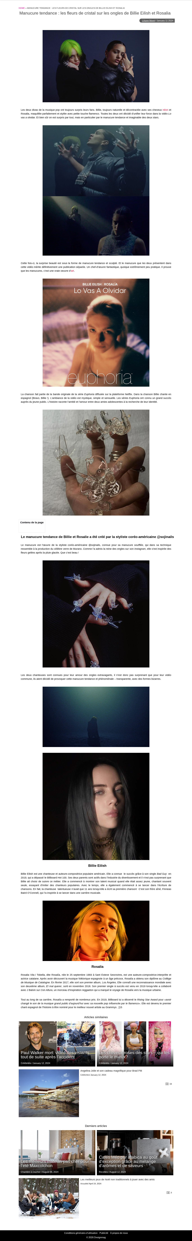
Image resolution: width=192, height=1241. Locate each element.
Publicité (104, 1233)
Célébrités (104, 1063)
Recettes (103, 1172)
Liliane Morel (148, 20)
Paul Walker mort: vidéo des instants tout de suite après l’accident (55, 1054)
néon (165, 109)
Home (22, 8)
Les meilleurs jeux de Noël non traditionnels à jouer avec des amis (117, 1179)
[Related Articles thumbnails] (49, 1093)
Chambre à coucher (30, 1172)
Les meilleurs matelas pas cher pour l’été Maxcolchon (55, 1163)
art (72, 270)
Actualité (84, 1183)
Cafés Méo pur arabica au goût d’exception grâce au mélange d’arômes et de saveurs (128, 1161)
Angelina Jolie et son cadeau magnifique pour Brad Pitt (111, 1070)
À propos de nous (119, 1233)
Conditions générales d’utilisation (81, 1233)
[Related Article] (135, 1044)
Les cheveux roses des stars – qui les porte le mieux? (134, 1054)
